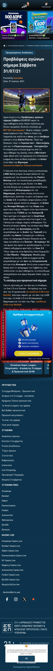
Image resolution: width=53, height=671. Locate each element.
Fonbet (5, 510)
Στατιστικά (7, 455)
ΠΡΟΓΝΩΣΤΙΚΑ (9, 385)
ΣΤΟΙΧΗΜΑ (7, 430)
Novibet (5, 496)
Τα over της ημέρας (11, 420)
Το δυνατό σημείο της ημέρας (16, 406)
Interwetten (7, 515)
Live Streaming (9, 470)
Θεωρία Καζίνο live (11, 584)
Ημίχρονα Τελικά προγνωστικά (16, 401)
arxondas (18, 78)
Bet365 (5, 525)
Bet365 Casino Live (11, 579)
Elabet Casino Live (10, 551)
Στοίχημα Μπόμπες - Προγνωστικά (18, 391)
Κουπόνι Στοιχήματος (12, 441)
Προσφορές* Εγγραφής (13, 475)
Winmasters (7, 520)
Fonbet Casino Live (10, 575)
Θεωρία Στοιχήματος (12, 480)
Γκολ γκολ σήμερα (10, 425)
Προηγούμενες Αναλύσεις (19, 52)
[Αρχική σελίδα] (4, 46)
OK (26, 658)
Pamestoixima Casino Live (14, 555)
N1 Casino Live (8, 560)
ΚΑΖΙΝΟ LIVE (8, 535)
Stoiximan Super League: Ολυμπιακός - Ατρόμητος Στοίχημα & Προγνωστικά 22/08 (23, 368)
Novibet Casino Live (11, 546)
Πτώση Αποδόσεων (11, 446)
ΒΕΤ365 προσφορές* (14, 130)
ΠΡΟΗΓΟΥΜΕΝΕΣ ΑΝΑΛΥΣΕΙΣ (16, 45)
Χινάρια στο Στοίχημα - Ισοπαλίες (18, 396)
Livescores (7, 465)
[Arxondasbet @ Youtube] (33, 599)
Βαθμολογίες (8, 460)
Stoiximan (6, 491)
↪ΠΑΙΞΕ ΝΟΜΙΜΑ (28, 353)
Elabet (5, 501)
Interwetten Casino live (12, 570)
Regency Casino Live (11, 565)
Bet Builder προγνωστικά (13, 410)
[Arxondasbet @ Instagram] (16, 599)
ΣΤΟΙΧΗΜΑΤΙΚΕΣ (10, 485)
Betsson (6, 530)
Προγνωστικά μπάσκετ (12, 415)
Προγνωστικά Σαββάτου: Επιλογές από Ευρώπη (22, 165)
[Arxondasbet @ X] (25, 599)
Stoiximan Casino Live (12, 541)
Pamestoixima (8, 505)
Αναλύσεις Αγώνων (11, 436)
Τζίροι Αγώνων (9, 451)
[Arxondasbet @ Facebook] (7, 599)
